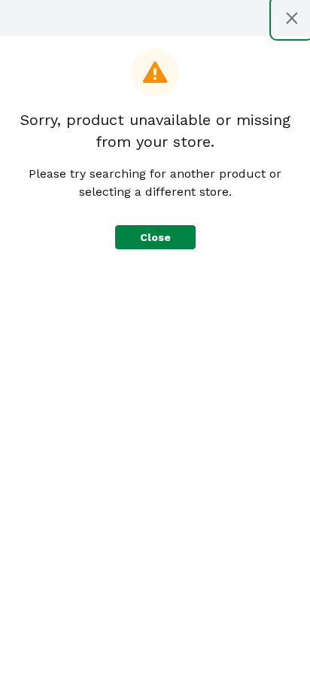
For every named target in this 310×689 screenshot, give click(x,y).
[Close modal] (292, 18)
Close (155, 237)
